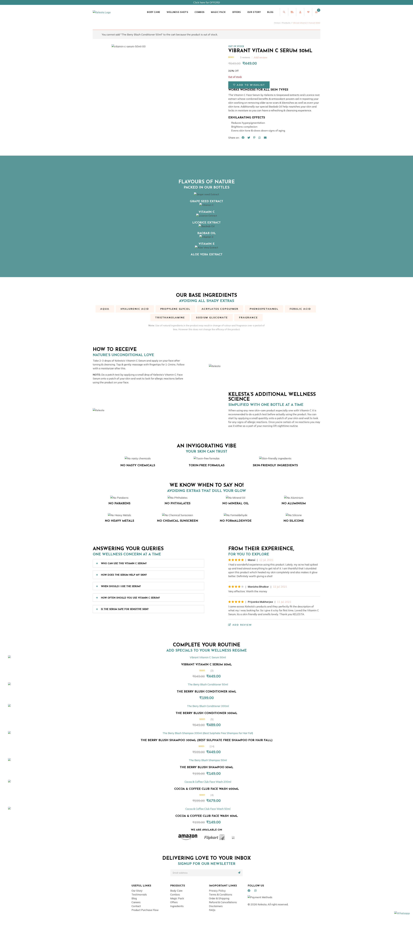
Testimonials (139, 894)
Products (286, 23)
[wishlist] (308, 12)
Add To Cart (208, 655)
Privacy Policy (217, 890)
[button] (249, 84)
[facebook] (249, 891)
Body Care (153, 12)
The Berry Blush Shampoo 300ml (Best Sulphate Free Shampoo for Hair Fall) (206, 740)
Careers (136, 902)
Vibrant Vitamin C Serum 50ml (206, 664)
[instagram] (255, 891)
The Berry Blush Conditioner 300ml (206, 713)
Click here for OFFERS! (206, 2)
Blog (270, 12)
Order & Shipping (219, 898)
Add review (260, 57)
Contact (136, 906)
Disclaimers (216, 906)
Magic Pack (218, 12)
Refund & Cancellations (223, 902)
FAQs (212, 910)
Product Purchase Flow (145, 910)
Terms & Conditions (220, 894)
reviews (245, 57)
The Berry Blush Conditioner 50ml (206, 691)
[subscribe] (239, 872)
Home (277, 23)
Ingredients (177, 906)
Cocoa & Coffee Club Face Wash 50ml (206, 816)
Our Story (254, 12)
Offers (236, 12)
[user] (300, 12)
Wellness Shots (177, 12)
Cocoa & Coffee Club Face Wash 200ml (206, 789)
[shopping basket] (316, 12)
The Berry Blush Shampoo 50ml (206, 767)
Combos (200, 12)
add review (241, 624)
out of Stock (236, 47)
